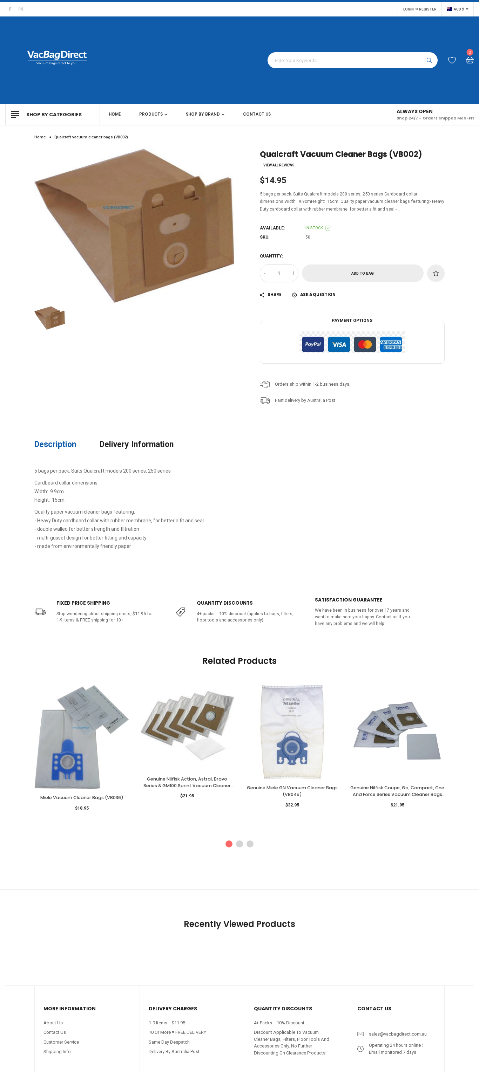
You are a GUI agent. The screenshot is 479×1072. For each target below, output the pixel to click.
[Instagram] (20, 9)
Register (428, 9)
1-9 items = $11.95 (167, 1022)
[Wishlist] (452, 60)
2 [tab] (239, 843)
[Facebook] (9, 9)
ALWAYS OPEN (415, 111)
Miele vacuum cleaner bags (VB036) (81, 797)
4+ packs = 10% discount (279, 1022)
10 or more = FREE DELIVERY (177, 1032)
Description (55, 444)
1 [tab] (228, 843)
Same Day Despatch (169, 1042)
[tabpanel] (81, 750)
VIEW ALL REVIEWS (279, 165)
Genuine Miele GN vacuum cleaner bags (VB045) (292, 791)
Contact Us (54, 1032)
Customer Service (61, 1042)
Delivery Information (137, 444)
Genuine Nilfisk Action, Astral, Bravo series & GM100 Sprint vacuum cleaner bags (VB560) (187, 782)
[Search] (429, 60)
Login (408, 9)
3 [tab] (250, 843)
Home (40, 137)
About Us (53, 1022)
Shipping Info (57, 1051)
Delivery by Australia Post (174, 1051)
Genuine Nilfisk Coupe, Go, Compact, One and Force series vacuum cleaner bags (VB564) (397, 791)
